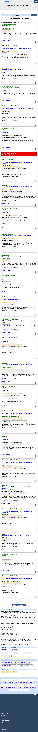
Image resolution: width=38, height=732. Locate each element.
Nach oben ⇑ (34, 694)
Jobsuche (3, 715)
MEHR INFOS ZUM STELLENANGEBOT (10, 37)
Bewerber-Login (5, 718)
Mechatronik (15, 671)
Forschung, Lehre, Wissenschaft (30, 684)
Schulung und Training (23, 682)
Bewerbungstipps (5, 720)
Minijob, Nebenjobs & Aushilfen (31, 687)
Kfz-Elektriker (7, 653)
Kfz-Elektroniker (18, 653)
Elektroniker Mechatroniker (9, 662)
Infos (2, 725)
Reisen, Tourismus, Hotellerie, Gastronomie (8, 687)
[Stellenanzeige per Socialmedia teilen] (35, 42)
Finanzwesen (30, 682)
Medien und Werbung (19, 684)
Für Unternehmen (5, 724)
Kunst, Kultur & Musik (21, 687)
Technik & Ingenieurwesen (6, 671)
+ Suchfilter (15, 15)
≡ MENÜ (35, 1)
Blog (2, 722)
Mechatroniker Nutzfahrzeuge (25, 665)
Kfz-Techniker (31, 653)
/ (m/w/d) (11, 299)
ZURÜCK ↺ (36, 731)
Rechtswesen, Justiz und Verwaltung (8, 684)
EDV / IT (15, 679)
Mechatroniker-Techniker (9, 665)
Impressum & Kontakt (6, 727)
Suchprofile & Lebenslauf (7, 717)
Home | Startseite (5, 713)
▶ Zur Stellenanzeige (6, 40)
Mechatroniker (7, 649)
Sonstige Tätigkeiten (32, 679)
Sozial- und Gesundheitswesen (7, 679)
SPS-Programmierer (24, 662)
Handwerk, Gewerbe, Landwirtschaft (11, 682)
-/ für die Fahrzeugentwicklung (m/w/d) (18, 108)
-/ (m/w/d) (11, 26)
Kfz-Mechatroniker (19, 649)
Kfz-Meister (6, 656)
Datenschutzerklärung (6, 729)
